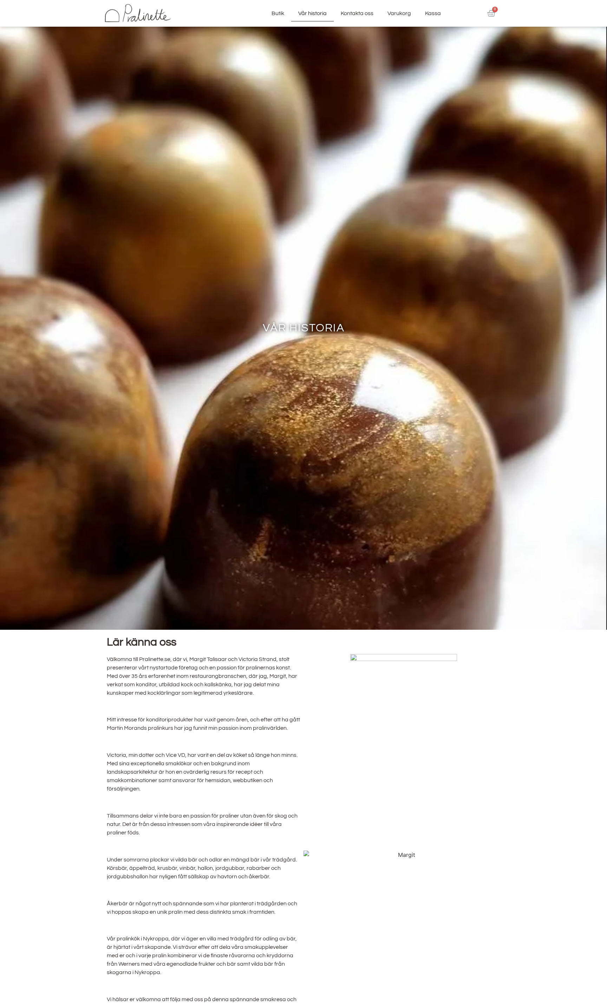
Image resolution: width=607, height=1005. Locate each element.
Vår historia (312, 13)
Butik (278, 13)
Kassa (433, 13)
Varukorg (399, 13)
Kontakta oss (357, 13)
